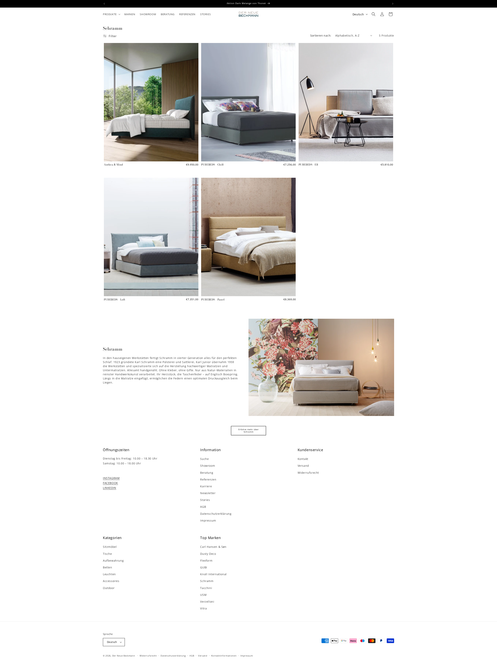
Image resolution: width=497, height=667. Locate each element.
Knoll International (213, 574)
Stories (205, 500)
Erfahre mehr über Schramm (248, 430)
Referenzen (208, 479)
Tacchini (206, 588)
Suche (204, 459)
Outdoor (109, 588)
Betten (107, 567)
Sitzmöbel (110, 547)
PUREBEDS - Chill (212, 164)
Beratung (206, 472)
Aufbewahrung (113, 560)
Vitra (203, 608)
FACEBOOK (110, 483)
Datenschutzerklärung (215, 514)
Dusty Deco (208, 554)
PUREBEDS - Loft (114, 299)
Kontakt (303, 459)
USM (203, 595)
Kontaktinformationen (224, 655)
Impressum (208, 520)
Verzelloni (207, 601)
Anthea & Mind (113, 164)
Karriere (206, 486)
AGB (203, 507)
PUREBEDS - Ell (308, 164)
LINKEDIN (109, 488)
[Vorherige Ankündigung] (104, 3)
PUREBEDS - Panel (213, 299)
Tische (107, 554)
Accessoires (111, 581)
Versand (303, 465)
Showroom (207, 465)
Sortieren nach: (320, 35)
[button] (111, 14)
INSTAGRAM (111, 478)
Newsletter (207, 493)
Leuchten (109, 574)
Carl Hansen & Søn (213, 547)
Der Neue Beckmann (123, 655)
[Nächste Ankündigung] (392, 3)
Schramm (206, 581)
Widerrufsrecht (308, 472)
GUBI (203, 567)
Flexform (206, 560)
